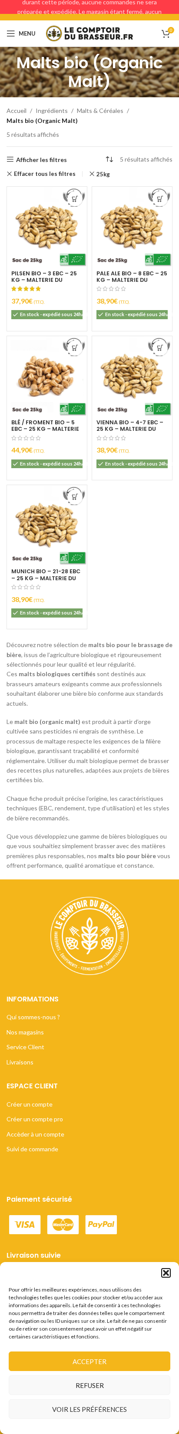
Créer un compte (30, 1104)
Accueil (17, 110)
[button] (166, 1273)
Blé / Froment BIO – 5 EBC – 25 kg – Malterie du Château (45, 429)
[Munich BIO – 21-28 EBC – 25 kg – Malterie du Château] (47, 525)
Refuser (90, 1385)
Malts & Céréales (100, 110)
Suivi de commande (32, 1149)
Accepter (89, 1361)
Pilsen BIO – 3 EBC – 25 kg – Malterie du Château (44, 280)
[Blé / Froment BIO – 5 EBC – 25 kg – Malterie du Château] (47, 376)
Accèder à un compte (35, 1134)
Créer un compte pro (35, 1119)
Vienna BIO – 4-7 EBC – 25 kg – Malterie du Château (129, 429)
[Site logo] (89, 32)
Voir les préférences (89, 1409)
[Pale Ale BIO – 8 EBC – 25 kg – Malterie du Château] (132, 227)
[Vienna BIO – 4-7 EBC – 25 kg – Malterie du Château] (132, 376)
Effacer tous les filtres (45, 174)
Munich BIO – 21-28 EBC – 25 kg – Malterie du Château (45, 578)
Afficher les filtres (41, 159)
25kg (103, 174)
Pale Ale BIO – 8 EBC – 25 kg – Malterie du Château (131, 280)
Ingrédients (52, 110)
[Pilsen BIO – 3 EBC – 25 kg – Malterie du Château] (47, 227)
